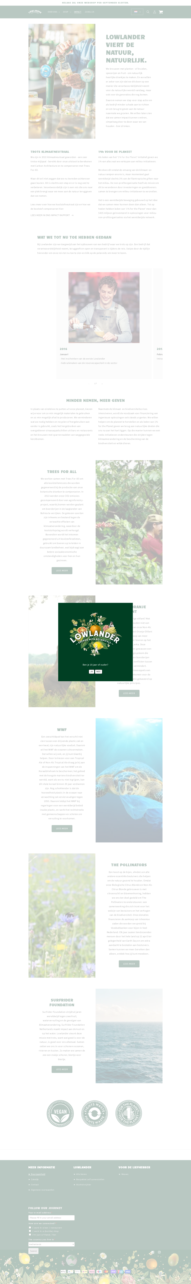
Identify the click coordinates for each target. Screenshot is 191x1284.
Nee (98, 671)
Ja (91, 671)
